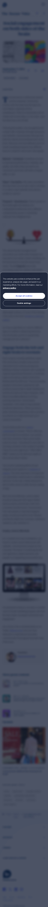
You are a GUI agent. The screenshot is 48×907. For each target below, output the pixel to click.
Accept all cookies (24, 296)
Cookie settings (24, 303)
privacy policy (9, 288)
